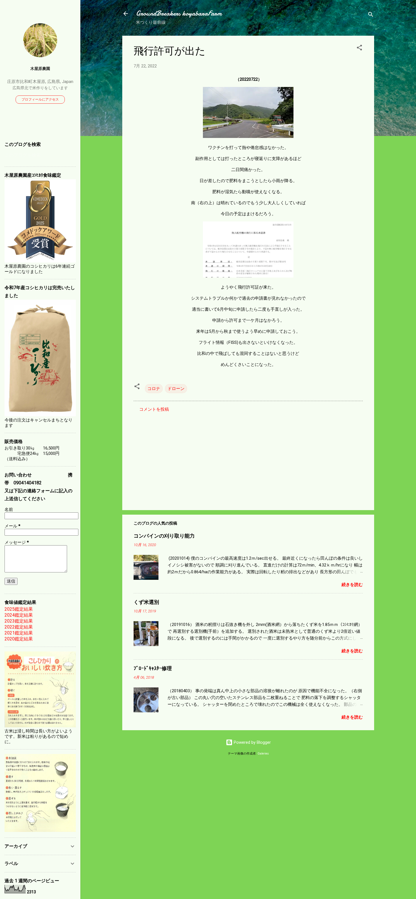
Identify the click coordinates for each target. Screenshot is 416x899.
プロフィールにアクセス (40, 99)
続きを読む (352, 584)
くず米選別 (146, 602)
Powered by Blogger (252, 742)
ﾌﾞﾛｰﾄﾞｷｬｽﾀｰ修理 (153, 668)
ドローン (176, 388)
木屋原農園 (40, 68)
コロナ (153, 388)
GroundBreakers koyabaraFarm (179, 13)
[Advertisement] (248, 457)
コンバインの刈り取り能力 (164, 536)
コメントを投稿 (154, 409)
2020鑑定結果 (19, 639)
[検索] (370, 15)
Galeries (263, 753)
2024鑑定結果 (19, 615)
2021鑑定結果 (19, 633)
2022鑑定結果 (19, 627)
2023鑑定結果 (19, 621)
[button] (359, 48)
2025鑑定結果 (19, 609)
